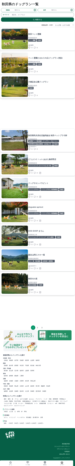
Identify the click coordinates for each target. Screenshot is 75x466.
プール (16, 399)
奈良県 (27, 381)
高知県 (48, 386)
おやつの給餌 (24, 399)
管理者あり (62, 399)
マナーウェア (64, 401)
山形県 (32, 360)
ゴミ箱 (15, 403)
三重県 (22, 375)
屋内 (9, 399)
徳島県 (32, 386)
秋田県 (27, 360)
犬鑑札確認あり (26, 401)
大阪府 (16, 381)
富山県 (11, 370)
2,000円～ (41, 423)
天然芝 (6, 411)
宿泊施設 (28, 417)
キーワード (6, 14)
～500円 (10, 423)
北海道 (6, 360)
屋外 (5, 399)
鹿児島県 (38, 391)
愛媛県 (43, 386)
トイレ (36, 403)
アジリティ (39, 399)
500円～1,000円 (19, 423)
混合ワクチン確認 (53, 401)
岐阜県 (6, 375)
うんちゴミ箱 (8, 403)
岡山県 (16, 386)
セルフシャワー (8, 405)
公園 (41, 417)
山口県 (27, 386)
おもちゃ (31, 399)
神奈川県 (38, 365)
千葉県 (27, 365)
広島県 (22, 386)
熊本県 (22, 391)
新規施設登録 (66, 444)
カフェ (6, 417)
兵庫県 (22, 381)
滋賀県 (6, 381)
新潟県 (6, 370)
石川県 (16, 370)
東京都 (32, 365)
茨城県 (6, 365)
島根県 (11, 386)
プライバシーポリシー (63, 449)
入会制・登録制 (8, 401)
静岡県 (11, 375)
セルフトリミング (19, 405)
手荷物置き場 (29, 403)
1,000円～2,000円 (31, 423)
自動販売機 (42, 403)
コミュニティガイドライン (62, 446)
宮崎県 (32, 391)
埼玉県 (22, 365)
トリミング (12, 417)
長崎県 (16, 391)
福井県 (22, 370)
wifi (56, 403)
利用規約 (67, 451)
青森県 (11, 360)
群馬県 (16, 365)
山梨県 (27, 370)
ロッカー (20, 403)
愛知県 (16, 375)
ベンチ (45, 399)
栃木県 (11, 365)
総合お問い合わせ (64, 454)
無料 (5, 423)
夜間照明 (55, 399)
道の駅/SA (36, 417)
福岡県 (6, 391)
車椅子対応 (62, 403)
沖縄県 (44, 391)
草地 (25, 411)
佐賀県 (11, 391)
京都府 (11, 381)
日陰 (50, 399)
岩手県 (16, 360)
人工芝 (11, 411)
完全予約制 (17, 401)
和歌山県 (32, 381)
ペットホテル (21, 417)
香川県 (38, 386)
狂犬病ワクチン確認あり (40, 401)
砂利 (18, 411)
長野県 (32, 370)
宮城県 (22, 360)
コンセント (50, 403)
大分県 (27, 391)
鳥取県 (6, 386)
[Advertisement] (37, 113)
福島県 (38, 360)
